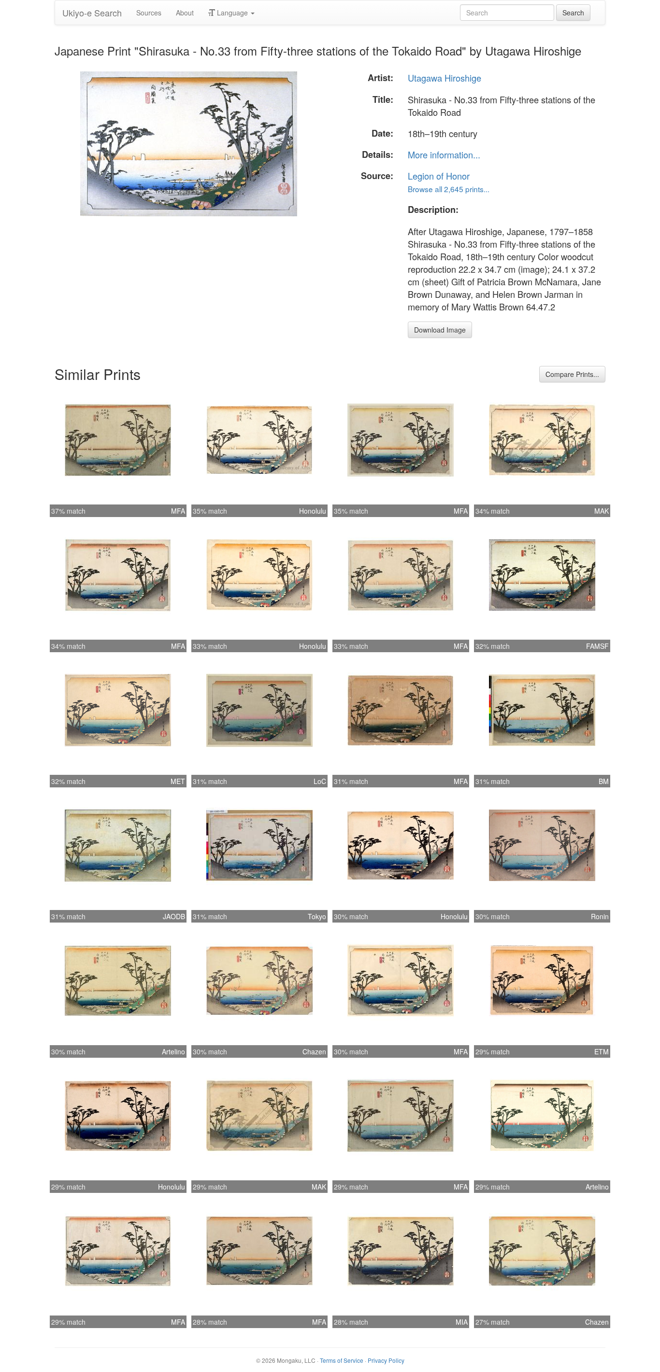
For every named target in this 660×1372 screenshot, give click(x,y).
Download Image (440, 330)
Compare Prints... (572, 374)
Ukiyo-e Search (92, 12)
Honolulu (312, 511)
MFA (178, 511)
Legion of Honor (439, 175)
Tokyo (317, 916)
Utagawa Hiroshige (444, 77)
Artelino (173, 1051)
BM (604, 781)
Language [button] (232, 12)
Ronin (600, 916)
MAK (601, 511)
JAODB (174, 916)
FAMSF (597, 646)
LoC (320, 781)
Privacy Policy (386, 1360)
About (185, 12)
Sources (148, 12)
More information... (444, 154)
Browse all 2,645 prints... (448, 188)
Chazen (314, 1051)
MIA (462, 1322)
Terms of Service (341, 1360)
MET (178, 781)
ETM (601, 1051)
